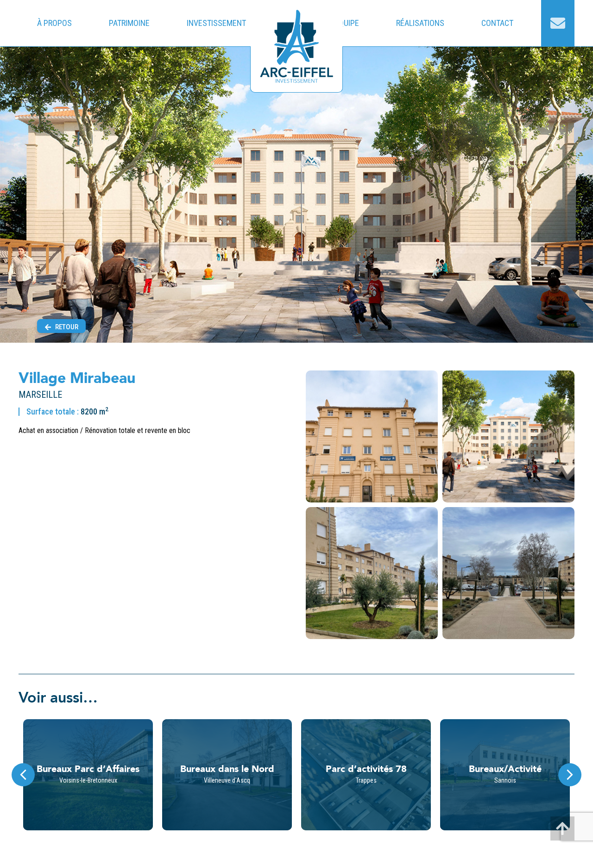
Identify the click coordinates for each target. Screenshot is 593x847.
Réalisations (420, 23)
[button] (569, 774)
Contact (497, 23)
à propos (54, 23)
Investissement (216, 23)
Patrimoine (129, 23)
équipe (346, 23)
